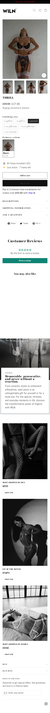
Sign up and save (11, 678)
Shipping (6, 108)
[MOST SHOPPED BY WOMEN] (25, 613)
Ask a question (12, 215)
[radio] (8, 121)
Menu (5, 664)
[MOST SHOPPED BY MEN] (25, 451)
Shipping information (17, 208)
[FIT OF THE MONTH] (25, 532)
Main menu (8, 671)
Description (11, 201)
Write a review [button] (25, 260)
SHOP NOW (9, 493)
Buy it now (25, 183)
